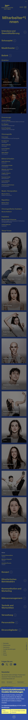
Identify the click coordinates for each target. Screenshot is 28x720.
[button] (14, 360)
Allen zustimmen (5, 711)
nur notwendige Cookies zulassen (18, 711)
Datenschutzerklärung (10, 705)
